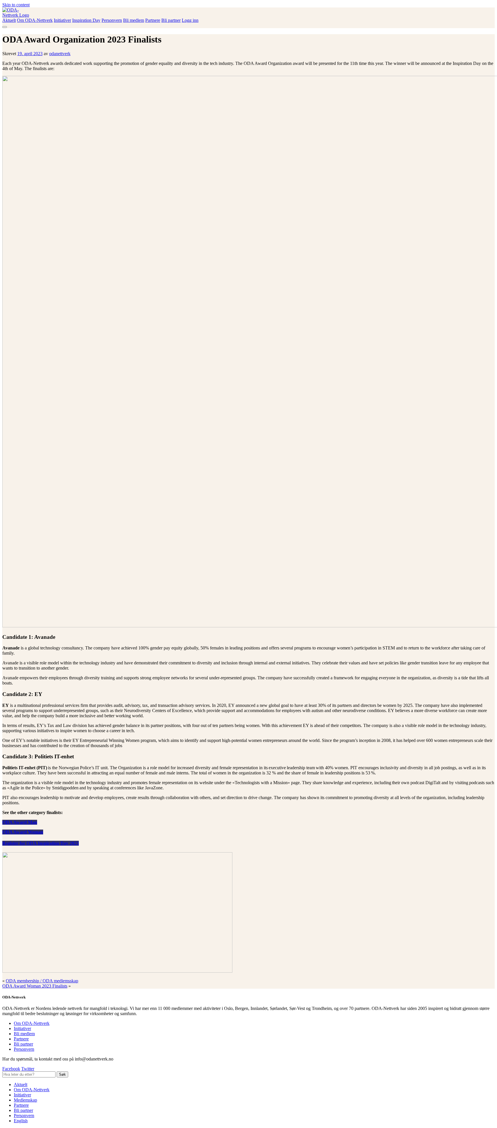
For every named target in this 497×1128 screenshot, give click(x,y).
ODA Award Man (19, 822)
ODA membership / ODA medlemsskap (42, 980)
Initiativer (62, 20)
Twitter (27, 1068)
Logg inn (190, 20)
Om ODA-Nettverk (35, 20)
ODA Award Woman (22, 832)
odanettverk (59, 53)
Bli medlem (133, 20)
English (21, 1120)
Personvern (112, 20)
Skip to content (16, 4)
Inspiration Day (86, 20)
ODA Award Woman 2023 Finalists (34, 986)
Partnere (152, 20)
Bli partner (171, 20)
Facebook (11, 1068)
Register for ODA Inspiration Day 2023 (40, 843)
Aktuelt (9, 20)
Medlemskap (25, 1100)
